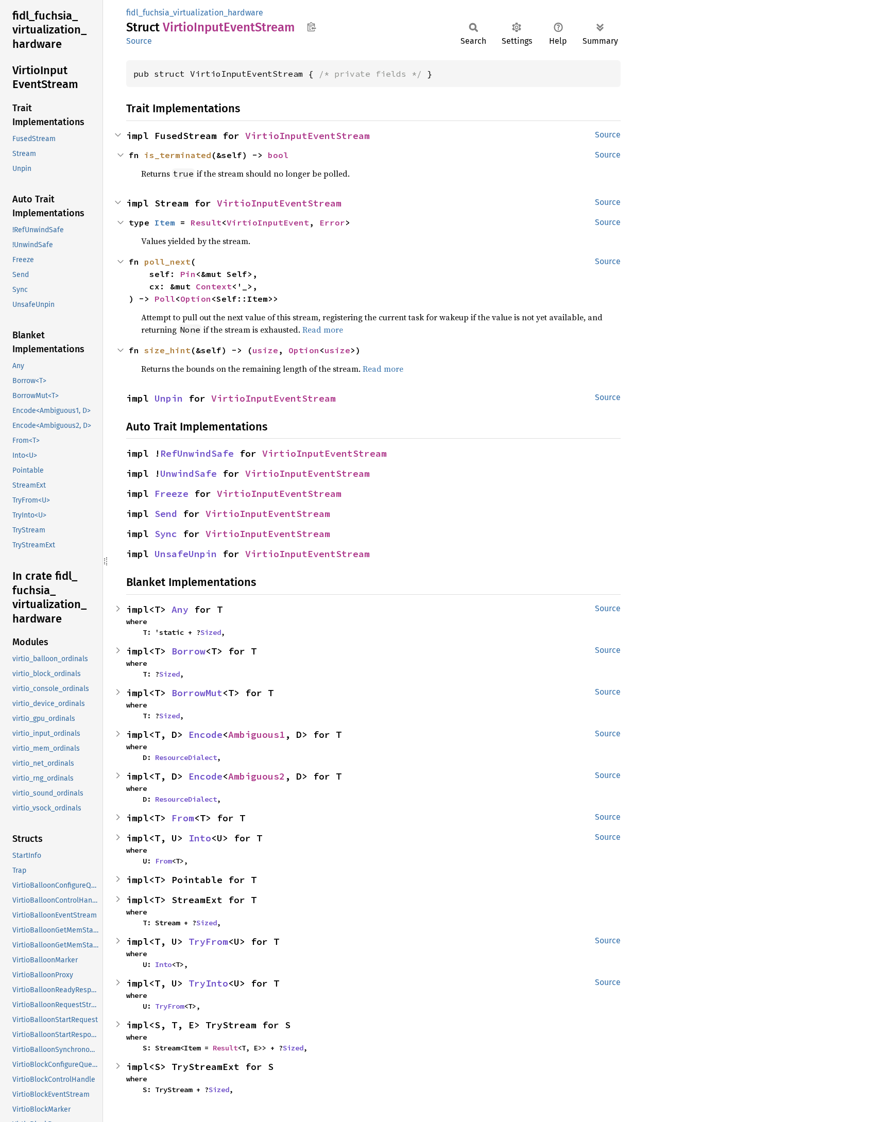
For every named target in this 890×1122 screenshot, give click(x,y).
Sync (166, 534)
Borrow (189, 651)
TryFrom (208, 941)
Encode (205, 734)
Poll (165, 299)
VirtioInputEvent (268, 222)
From (183, 818)
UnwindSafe (188, 473)
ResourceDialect (186, 757)
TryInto (208, 983)
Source (139, 41)
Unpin (169, 398)
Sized (210, 632)
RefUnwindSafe (197, 453)
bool (278, 155)
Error (332, 222)
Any (180, 609)
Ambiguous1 (256, 734)
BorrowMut (197, 693)
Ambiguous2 (256, 776)
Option (195, 299)
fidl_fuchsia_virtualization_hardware (194, 13)
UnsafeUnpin (186, 554)
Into (200, 838)
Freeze (172, 493)
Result (206, 222)
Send (166, 514)
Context (214, 286)
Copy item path (311, 27)
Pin (188, 274)
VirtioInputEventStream (307, 136)
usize (265, 350)
